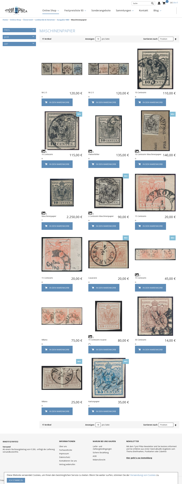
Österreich (28, 20)
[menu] (108, 10)
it (177, 2)
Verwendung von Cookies (143, 475)
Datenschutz (64, 457)
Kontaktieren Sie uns (68, 460)
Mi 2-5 (44, 92)
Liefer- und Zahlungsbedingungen (102, 447)
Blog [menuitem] (156, 10)
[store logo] (16, 11)
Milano (44, 339)
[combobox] (143, 3)
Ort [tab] (6, 44)
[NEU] (62, 150)
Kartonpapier (94, 401)
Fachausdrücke (65, 450)
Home (5, 20)
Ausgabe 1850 (63, 20)
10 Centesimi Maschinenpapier (148, 154)
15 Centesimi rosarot (97, 339)
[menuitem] (50, 10)
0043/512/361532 (10, 441)
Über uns (63, 446)
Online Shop (15, 20)
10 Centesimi (140, 92)
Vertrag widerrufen (67, 464)
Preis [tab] (7, 30)
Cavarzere (92, 278)
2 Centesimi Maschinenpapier (101, 216)
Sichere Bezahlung (101, 452)
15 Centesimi (140, 216)
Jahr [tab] (6, 37)
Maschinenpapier (49, 216)
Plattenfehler (93, 154)
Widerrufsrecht (99, 459)
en (174, 2)
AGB (95, 456)
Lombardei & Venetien (45, 20)
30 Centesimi (140, 339)
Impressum (64, 453)
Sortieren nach (150, 39)
